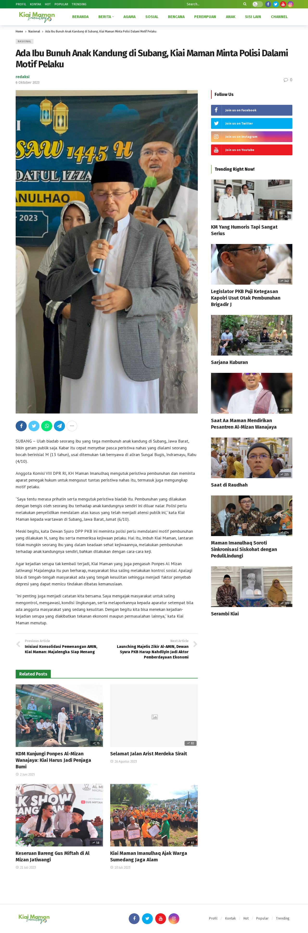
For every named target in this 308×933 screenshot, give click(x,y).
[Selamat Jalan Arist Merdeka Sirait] (154, 715)
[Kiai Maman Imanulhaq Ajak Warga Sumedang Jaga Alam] (154, 815)
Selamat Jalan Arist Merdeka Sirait (148, 754)
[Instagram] (291, 4)
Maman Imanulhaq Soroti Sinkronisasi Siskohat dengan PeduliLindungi (244, 549)
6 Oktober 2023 (27, 83)
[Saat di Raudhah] (251, 458)
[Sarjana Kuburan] (251, 335)
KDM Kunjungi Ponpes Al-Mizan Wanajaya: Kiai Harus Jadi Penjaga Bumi (53, 760)
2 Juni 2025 (27, 774)
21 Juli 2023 (28, 867)
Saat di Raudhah (229, 485)
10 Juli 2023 (122, 867)
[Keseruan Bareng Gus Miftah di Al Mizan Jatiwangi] (59, 815)
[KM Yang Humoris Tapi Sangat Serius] (251, 200)
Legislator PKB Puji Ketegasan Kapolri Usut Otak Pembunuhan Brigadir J (245, 297)
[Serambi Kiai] (251, 586)
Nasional (24, 41)
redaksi (23, 77)
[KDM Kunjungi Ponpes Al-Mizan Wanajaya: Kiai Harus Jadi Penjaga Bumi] (59, 715)
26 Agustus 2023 (126, 761)
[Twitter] (276, 4)
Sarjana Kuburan (229, 362)
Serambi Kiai (225, 614)
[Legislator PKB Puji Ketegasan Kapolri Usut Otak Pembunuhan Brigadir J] (251, 264)
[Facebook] (268, 4)
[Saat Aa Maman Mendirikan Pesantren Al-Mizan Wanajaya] (251, 393)
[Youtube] (283, 4)
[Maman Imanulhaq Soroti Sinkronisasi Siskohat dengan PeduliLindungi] (251, 515)
